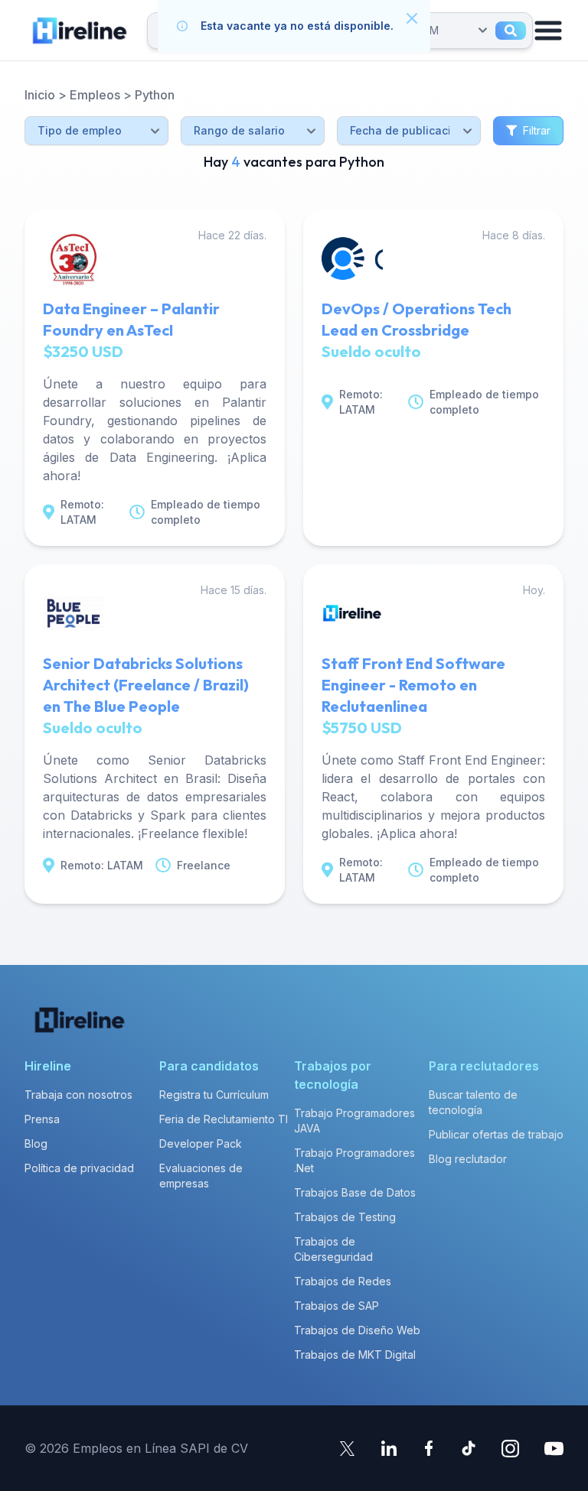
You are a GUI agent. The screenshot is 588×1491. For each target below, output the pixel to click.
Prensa (42, 1119)
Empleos (95, 94)
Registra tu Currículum (214, 1094)
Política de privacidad (79, 1167)
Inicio (39, 94)
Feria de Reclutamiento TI (223, 1119)
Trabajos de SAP (336, 1305)
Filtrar (536, 130)
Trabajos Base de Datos (355, 1192)
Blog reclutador (468, 1158)
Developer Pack (200, 1143)
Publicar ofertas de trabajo (496, 1134)
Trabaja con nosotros (78, 1094)
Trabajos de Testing (345, 1216)
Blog (35, 1143)
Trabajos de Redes (342, 1281)
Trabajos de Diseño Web (357, 1330)
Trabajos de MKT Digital (355, 1354)
